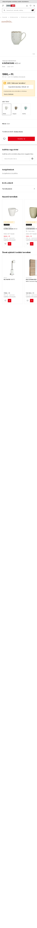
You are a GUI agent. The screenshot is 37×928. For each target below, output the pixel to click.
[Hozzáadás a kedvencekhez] (4, 139)
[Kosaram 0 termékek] (34, 5)
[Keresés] (4, 10)
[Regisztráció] (27, 5)
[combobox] (16, 158)
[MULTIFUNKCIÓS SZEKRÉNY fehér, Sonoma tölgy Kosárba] (31, 300)
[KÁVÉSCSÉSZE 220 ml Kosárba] (9, 243)
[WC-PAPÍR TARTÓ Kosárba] (9, 300)
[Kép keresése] (32, 10)
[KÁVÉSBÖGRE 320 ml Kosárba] (31, 243)
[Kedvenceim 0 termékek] (30, 5)
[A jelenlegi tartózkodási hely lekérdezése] (32, 158)
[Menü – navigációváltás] (3, 5)
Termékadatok (7, 189)
